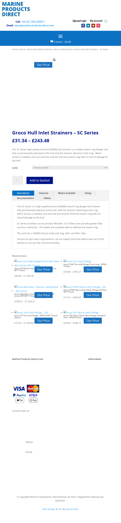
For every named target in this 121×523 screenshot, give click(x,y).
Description (23, 193)
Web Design (49, 509)
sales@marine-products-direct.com (34, 25)
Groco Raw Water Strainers (39, 49)
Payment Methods (97, 368)
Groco (22, 49)
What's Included (66, 193)
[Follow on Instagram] (98, 25)
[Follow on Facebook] (83, 25)
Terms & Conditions (98, 383)
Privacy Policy (95, 379)
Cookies (92, 391)
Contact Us (17, 372)
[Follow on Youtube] (93, 25)
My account (96, 21)
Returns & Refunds (98, 376)
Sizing (88, 193)
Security (92, 387)
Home (15, 49)
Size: (15, 167)
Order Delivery (96, 372)
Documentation (25, 198)
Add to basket (40, 180)
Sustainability (19, 376)
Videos (47, 198)
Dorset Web (72, 509)
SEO (60, 509)
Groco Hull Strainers (63, 49)
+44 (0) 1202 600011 (33, 21)
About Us (17, 368)
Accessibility (94, 394)
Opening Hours (96, 364)
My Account (18, 364)
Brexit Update (19, 379)
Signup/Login (79, 21)
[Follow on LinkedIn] (88, 25)
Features (43, 193)
